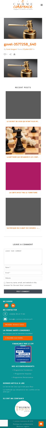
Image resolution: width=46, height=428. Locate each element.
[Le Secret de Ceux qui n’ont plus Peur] (23, 105)
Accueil (4, 15)
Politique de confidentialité (23, 424)
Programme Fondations (23, 370)
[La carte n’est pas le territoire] (23, 176)
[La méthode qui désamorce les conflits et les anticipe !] (23, 140)
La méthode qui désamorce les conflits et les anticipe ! (24, 157)
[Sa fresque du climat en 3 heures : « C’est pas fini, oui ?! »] (23, 212)
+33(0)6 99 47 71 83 (17, 314)
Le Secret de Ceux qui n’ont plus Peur (23, 121)
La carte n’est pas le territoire (23, 193)
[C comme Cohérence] (23, 5)
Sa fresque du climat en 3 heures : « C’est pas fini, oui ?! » (24, 228)
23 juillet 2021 (27, 49)
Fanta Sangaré (11, 49)
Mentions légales (23, 426)
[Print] (16, 54)
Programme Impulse (23, 374)
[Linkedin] (13, 305)
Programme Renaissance (23, 377)
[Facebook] (7, 305)
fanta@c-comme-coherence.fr (21, 319)
